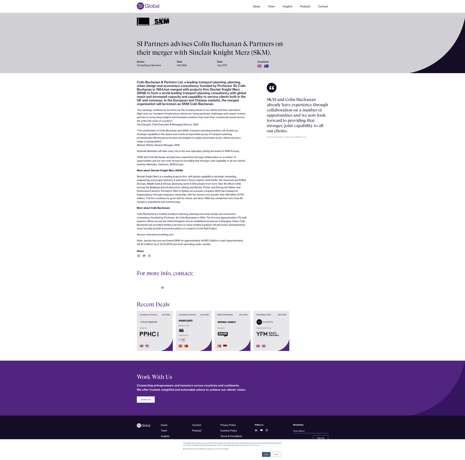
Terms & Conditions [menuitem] (231, 436)
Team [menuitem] (164, 430)
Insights (287, 6)
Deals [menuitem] (164, 425)
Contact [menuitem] (196, 425)
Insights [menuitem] (165, 436)
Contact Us (146, 399)
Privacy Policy (254, 445)
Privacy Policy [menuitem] (228, 425)
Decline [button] (276, 454)
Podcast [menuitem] (196, 430)
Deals (256, 6)
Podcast (305, 6)
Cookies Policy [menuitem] (228, 430)
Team (271, 6)
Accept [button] (266, 454)
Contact (323, 6)
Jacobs (206, 244)
